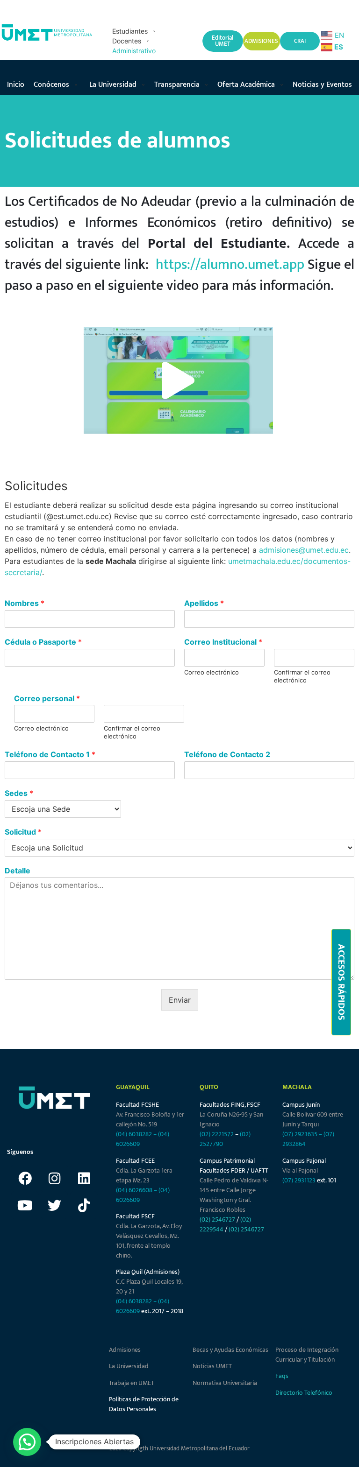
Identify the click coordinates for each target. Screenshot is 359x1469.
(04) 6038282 (134, 1134)
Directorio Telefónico (303, 1392)
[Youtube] (24, 1205)
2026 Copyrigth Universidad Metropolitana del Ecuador (179, 1448)
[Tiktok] (83, 1205)
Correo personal (47, 698)
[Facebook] (24, 1178)
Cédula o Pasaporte (43, 642)
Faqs (281, 1376)
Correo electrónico (211, 672)
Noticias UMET (212, 1366)
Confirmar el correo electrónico (302, 676)
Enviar (180, 1000)
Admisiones (125, 1349)
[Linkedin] (83, 1178)
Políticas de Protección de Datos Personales (144, 1404)
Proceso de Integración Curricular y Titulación (306, 1354)
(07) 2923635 (299, 1134)
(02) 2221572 (217, 1134)
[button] (135, 31)
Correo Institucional (223, 642)
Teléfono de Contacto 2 (227, 754)
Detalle (17, 870)
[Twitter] (54, 1205)
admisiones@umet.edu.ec (304, 550)
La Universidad (129, 1366)
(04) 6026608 (134, 1190)
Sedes (19, 793)
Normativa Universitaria (225, 1383)
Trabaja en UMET (131, 1383)
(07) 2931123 (299, 1180)
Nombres (24, 603)
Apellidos (204, 603)
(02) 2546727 (217, 1219)
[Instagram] (54, 1178)
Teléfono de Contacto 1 (50, 754)
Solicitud (23, 831)
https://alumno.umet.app (230, 264)
